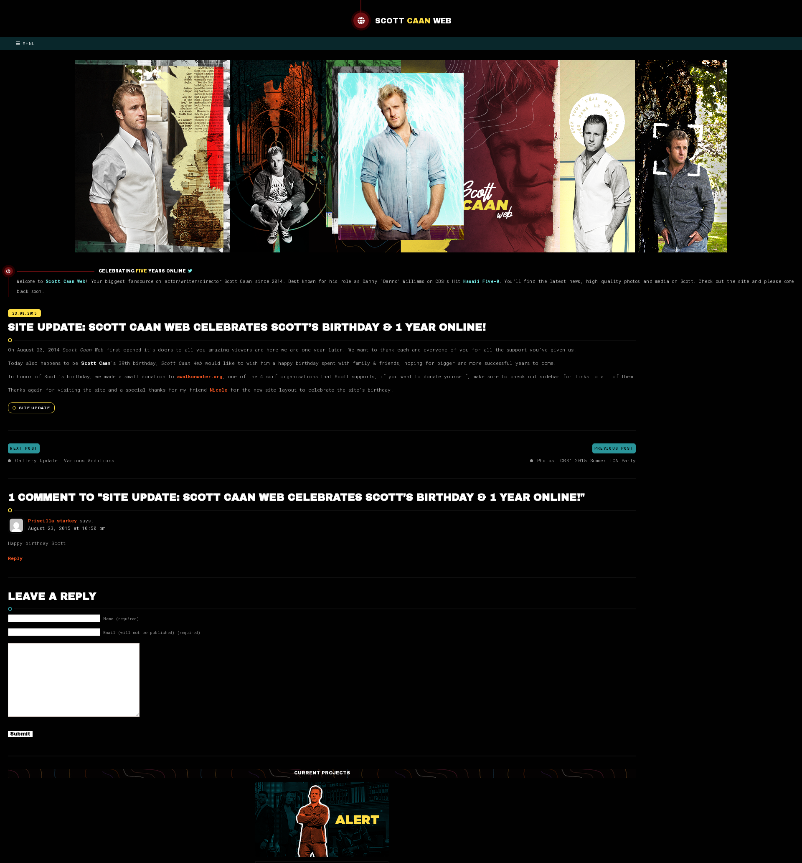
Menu (29, 43)
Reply (15, 558)
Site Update (34, 408)
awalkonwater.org (199, 376)
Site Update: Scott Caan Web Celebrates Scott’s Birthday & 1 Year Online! (247, 327)
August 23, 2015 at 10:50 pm (66, 528)
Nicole (218, 390)
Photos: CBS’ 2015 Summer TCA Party (586, 460)
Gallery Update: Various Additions (64, 460)
